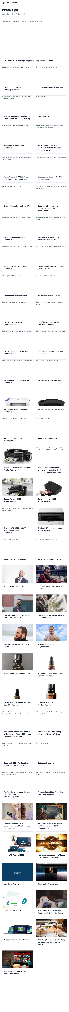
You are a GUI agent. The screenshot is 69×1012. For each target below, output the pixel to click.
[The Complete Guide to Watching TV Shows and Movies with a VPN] (51, 933)
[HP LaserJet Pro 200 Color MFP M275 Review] (51, 343)
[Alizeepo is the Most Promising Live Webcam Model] (51, 785)
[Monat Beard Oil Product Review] (17, 666)
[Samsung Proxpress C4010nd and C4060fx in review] (51, 230)
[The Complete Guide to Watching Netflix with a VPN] (17, 963)
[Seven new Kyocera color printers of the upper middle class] (51, 199)
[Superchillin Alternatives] (51, 875)
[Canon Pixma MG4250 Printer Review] (51, 491)
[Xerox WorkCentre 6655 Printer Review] (17, 139)
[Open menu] (66, 2)
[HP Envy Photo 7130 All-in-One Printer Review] (17, 373)
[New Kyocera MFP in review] (17, 287)
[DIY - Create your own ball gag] (51, 79)
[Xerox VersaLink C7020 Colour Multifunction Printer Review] (17, 169)
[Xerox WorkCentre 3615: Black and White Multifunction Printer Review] (51, 139)
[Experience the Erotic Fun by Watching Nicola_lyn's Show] (51, 725)
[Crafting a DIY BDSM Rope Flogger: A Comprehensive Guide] (34, 42)
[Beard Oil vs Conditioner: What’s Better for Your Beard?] (17, 607)
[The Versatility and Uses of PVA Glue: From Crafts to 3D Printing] (17, 109)
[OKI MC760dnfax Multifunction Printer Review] (51, 259)
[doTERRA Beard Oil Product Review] (51, 695)
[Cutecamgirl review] (51, 755)
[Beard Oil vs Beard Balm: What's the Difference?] (51, 607)
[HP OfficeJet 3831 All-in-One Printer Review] (17, 343)
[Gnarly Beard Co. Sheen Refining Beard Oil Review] (17, 695)
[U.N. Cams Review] (17, 875)
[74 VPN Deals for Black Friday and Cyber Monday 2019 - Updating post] (51, 817)
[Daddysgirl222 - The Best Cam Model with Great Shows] (17, 755)
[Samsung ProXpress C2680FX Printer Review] (17, 259)
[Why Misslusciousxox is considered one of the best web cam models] (17, 817)
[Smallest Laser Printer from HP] (17, 199)
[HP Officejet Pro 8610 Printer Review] (17, 314)
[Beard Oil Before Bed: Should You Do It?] (17, 637)
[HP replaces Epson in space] (51, 287)
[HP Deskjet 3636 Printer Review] (51, 373)
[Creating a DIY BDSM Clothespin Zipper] (17, 79)
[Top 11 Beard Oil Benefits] (17, 578)
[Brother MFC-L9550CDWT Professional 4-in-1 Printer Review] (17, 521)
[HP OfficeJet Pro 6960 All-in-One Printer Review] (51, 314)
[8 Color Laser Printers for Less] (51, 551)
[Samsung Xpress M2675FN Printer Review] (17, 230)
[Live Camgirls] (51, 109)
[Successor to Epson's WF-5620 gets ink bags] (51, 169)
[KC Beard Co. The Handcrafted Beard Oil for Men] (51, 666)
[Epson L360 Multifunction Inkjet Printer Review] (17, 461)
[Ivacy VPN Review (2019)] (17, 847)
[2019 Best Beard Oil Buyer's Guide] (51, 637)
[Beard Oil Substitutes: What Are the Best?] (51, 578)
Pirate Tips (11, 3)
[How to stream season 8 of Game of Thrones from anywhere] (51, 847)
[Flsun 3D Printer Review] (51, 431)
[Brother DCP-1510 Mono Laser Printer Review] (51, 521)
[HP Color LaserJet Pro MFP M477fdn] (17, 431)
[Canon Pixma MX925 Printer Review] (17, 491)
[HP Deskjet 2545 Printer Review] (51, 402)
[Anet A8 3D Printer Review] (17, 551)
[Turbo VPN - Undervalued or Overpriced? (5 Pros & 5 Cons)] (51, 903)
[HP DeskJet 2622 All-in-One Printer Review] (17, 402)
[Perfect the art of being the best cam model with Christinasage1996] (17, 785)
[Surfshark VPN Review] (17, 903)
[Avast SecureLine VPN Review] (17, 933)
